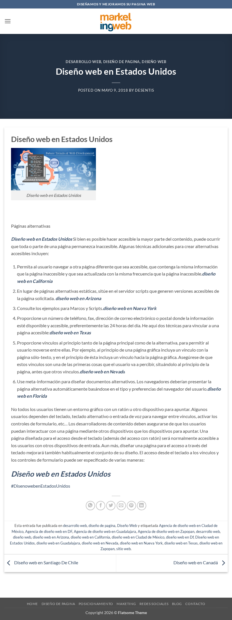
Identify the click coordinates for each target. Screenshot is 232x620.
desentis (144, 90)
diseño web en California (90, 537)
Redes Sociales (154, 604)
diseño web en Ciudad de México (138, 537)
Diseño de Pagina (58, 604)
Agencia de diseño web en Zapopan (166, 531)
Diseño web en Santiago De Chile (45, 562)
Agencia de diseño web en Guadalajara (105, 531)
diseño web (22, 537)
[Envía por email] (121, 505)
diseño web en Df (180, 537)
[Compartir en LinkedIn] (141, 505)
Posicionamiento (96, 604)
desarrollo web (83, 61)
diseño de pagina (121, 61)
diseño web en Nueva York (141, 543)
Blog (177, 604)
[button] (7, 21)
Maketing (126, 604)
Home (32, 604)
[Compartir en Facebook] (100, 505)
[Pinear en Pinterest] (131, 505)
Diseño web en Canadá (196, 562)
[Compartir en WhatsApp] (90, 505)
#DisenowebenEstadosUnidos (40, 485)
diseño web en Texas (181, 543)
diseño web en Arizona (51, 537)
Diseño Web (154, 61)
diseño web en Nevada (100, 543)
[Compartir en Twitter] (110, 505)
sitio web (123, 548)
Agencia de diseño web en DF (48, 531)
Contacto (195, 604)
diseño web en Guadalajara (58, 543)
